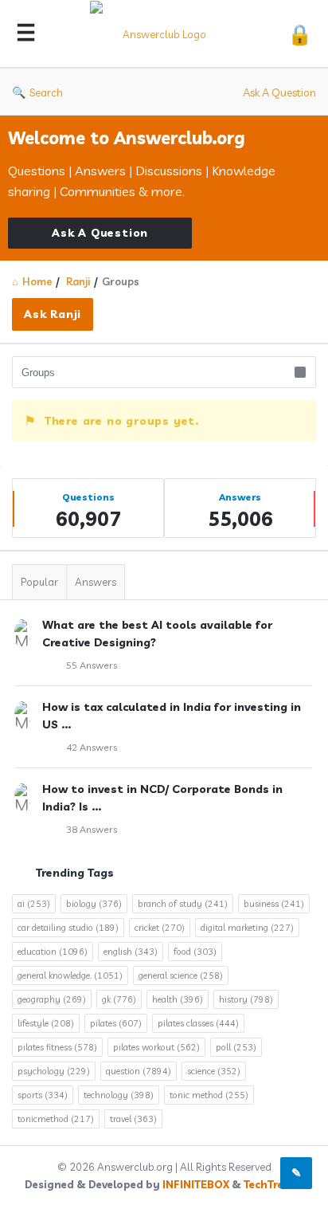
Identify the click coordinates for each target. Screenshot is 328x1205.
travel (133, 1119)
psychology (54, 1071)
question (138, 1071)
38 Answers (91, 829)
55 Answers (91, 665)
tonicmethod (56, 1119)
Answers (95, 581)
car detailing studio (68, 927)
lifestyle (46, 1023)
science (213, 1071)
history (246, 999)
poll (236, 1047)
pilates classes (198, 1023)
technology (119, 1095)
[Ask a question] (296, 1173)
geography (52, 999)
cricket (160, 927)
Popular (39, 581)
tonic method (209, 1095)
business (274, 903)
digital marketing (247, 927)
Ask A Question (279, 92)
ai (34, 903)
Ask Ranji (52, 314)
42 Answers (91, 747)
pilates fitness (57, 1047)
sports (43, 1095)
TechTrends (273, 1184)
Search (46, 92)
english (130, 951)
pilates (116, 1023)
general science (181, 975)
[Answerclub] (161, 34)
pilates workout (156, 1047)
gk (119, 999)
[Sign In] (299, 34)
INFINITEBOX (195, 1184)
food (195, 951)
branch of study (183, 903)
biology (94, 903)
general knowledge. (70, 975)
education (53, 951)
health (177, 999)
